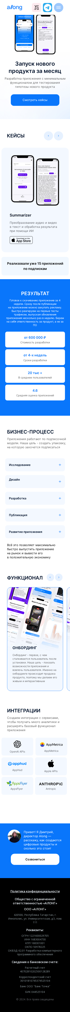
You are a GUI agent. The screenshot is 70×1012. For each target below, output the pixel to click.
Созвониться (35, 859)
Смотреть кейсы (35, 100)
